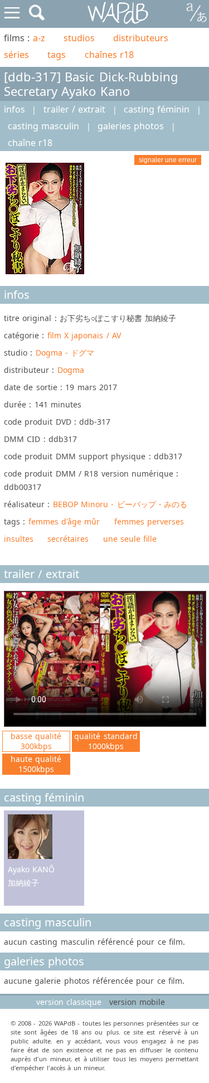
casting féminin (156, 109)
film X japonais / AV (84, 335)
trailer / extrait (74, 109)
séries (16, 54)
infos (14, 109)
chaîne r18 (30, 143)
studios (79, 38)
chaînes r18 (109, 54)
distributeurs (140, 38)
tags (56, 54)
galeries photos (131, 126)
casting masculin (43, 126)
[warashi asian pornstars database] (118, 13)
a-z (39, 38)
